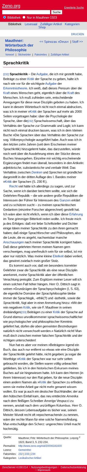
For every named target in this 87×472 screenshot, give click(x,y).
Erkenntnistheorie (15, 88)
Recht (13, 186)
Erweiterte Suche (74, 7)
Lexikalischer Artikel (29, 458)
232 (20, 454)
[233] (23, 312)
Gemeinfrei (24, 449)
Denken (36, 172)
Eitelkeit (58, 256)
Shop (42, 27)
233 (27, 454)
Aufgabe (42, 74)
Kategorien (72, 24)
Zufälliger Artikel (51, 24)
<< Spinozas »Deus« (54, 41)
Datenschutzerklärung (73, 467)
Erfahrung (76, 214)
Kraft (6, 93)
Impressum (44, 470)
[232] (6, 74)
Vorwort (9, 54)
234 (33, 454)
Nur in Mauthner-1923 (41, 17)
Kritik (30, 79)
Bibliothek (14, 17)
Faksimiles (41, 54)
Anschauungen (13, 242)
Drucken (77, 34)
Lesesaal (31, 24)
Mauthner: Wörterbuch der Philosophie (19, 45)
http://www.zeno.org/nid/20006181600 (40, 445)
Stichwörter (24, 54)
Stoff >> (77, 41)
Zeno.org (11, 5)
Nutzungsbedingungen (44, 467)
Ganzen (65, 200)
